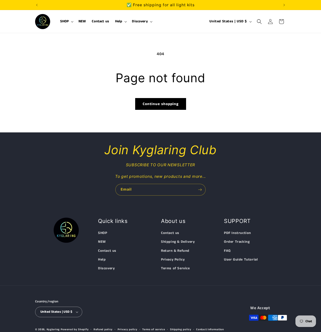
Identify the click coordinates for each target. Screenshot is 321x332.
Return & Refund (175, 250)
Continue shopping (161, 104)
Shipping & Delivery (178, 241)
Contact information (210, 329)
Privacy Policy (173, 259)
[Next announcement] (284, 5)
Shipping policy (180, 329)
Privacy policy (127, 329)
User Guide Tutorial (241, 259)
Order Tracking (237, 241)
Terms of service (153, 329)
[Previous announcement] (36, 5)
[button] (66, 21)
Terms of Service (175, 268)
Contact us (107, 250)
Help (102, 259)
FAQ (227, 250)
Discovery (106, 268)
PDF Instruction (237, 232)
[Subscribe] (199, 190)
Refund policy (103, 329)
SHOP (102, 232)
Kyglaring (53, 329)
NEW (102, 241)
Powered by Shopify (75, 329)
